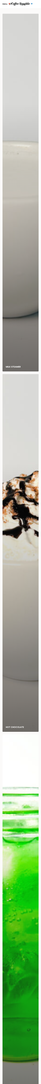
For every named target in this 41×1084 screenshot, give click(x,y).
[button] (7, 4)
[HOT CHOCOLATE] (21, 553)
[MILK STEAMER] (21, 192)
